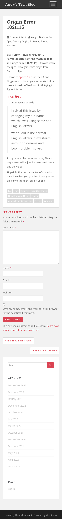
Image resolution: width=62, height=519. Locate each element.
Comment (9, 227)
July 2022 (13, 419)
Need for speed (39, 191)
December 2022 (17, 405)
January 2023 (15, 399)
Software (34, 41)
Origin (25, 41)
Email (7, 280)
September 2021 (17, 439)
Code (45, 37)
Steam (44, 41)
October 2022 (15, 412)
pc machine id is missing (20, 201)
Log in (11, 488)
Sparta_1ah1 (26, 77)
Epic (9, 41)
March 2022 (14, 426)
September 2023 (17, 385)
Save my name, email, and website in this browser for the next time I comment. (30, 311)
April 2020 (13, 459)
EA (50, 37)
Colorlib (29, 515)
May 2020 (13, 453)
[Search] (50, 365)
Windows (12, 45)
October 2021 (15, 432)
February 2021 (16, 446)
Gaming (17, 41)
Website (7, 292)
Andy (33, 37)
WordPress (51, 515)
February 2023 (16, 392)
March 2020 (14, 466)
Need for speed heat (18, 196)
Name (7, 268)
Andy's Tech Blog (20, 4)
